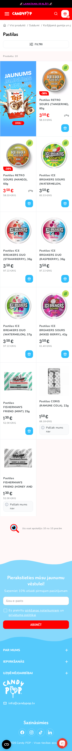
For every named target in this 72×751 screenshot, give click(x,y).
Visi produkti (17, 25)
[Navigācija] (7, 13)
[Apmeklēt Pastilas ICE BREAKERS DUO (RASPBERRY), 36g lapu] (54, 230)
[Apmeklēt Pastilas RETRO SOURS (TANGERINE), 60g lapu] (54, 79)
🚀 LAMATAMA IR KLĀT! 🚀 (36, 3)
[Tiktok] (41, 732)
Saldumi (34, 25)
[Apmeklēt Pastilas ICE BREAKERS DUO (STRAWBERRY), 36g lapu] (18, 230)
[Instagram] (31, 732)
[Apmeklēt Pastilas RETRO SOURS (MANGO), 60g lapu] (18, 155)
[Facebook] (22, 732)
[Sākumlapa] (22, 14)
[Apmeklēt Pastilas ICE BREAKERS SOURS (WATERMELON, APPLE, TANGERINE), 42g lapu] (54, 155)
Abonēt (36, 625)
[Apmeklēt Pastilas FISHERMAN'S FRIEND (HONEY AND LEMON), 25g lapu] (18, 458)
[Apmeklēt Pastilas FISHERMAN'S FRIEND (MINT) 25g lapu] (18, 381)
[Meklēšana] (56, 14)
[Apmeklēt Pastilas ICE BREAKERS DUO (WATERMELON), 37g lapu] (18, 306)
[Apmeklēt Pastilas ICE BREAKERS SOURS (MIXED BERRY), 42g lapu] (54, 306)
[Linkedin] (50, 732)
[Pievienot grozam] (65, 128)
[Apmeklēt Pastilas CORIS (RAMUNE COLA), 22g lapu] (54, 381)
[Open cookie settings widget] (6, 744)
